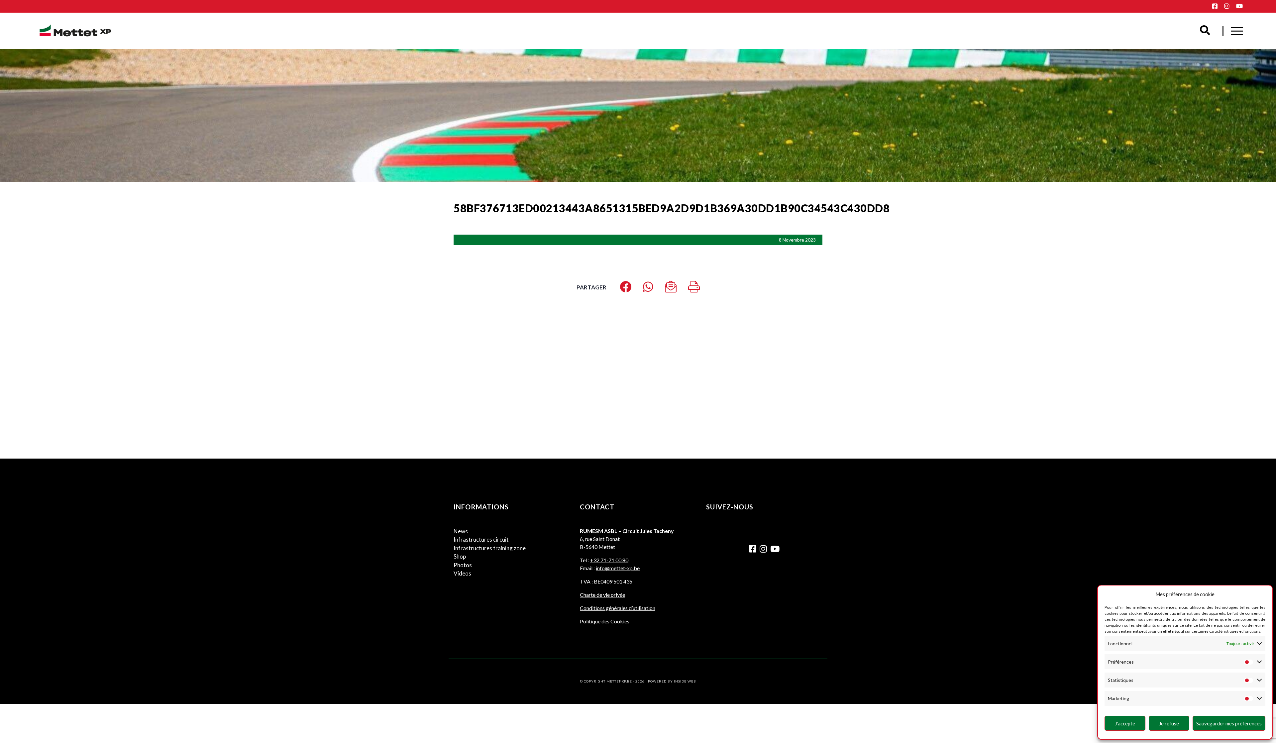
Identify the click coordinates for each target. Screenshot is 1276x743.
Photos (463, 565)
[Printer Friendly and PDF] (694, 289)
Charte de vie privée (602, 594)
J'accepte (1125, 723)
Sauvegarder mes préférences (1229, 723)
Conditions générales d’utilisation (617, 608)
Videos (462, 573)
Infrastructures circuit (481, 539)
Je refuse (1169, 723)
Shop (460, 556)
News (461, 531)
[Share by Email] (671, 289)
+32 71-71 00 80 (609, 560)
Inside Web (685, 681)
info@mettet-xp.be (618, 568)
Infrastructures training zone (490, 548)
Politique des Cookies (604, 621)
